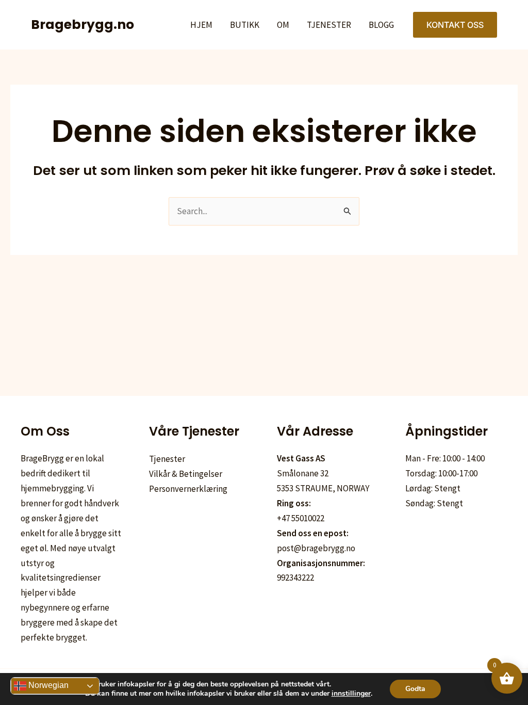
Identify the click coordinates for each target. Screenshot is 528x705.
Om (283, 24)
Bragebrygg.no (82, 24)
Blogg (381, 24)
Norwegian (47, 685)
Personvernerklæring (188, 488)
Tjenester (329, 24)
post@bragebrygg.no (316, 548)
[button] (455, 25)
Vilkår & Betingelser (185, 473)
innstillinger (351, 693)
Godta (415, 689)
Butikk (244, 24)
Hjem (201, 24)
